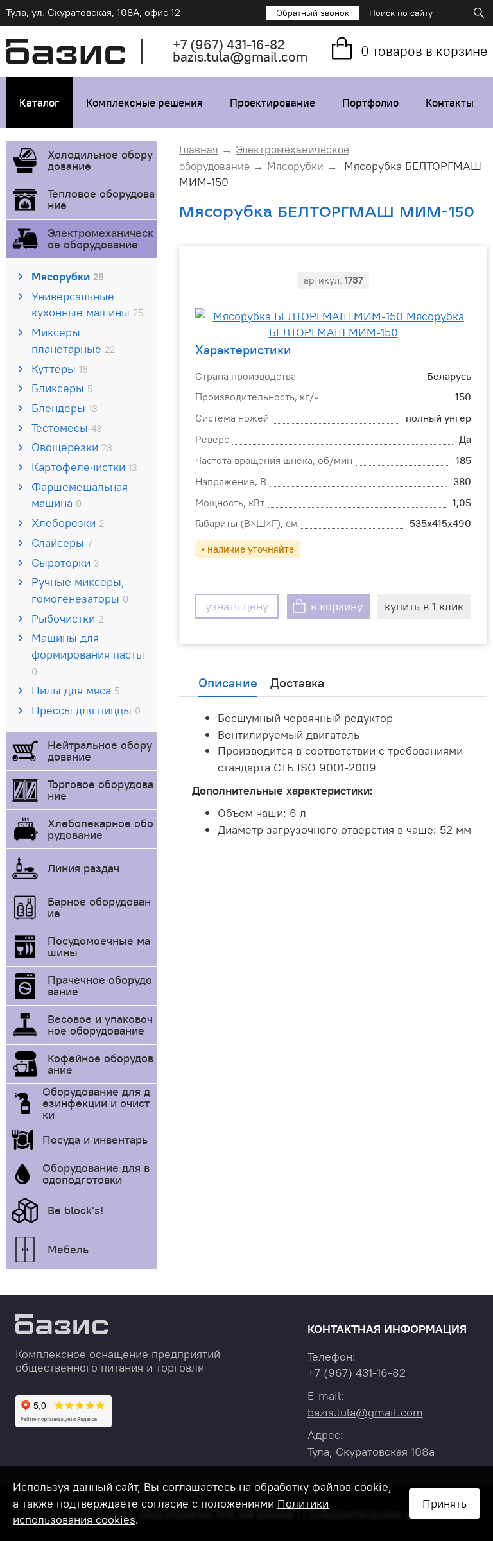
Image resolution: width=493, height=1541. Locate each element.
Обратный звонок (312, 13)
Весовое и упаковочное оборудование (100, 1025)
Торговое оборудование (100, 790)
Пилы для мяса (75, 690)
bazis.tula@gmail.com (240, 56)
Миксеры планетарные (73, 340)
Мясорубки (67, 276)
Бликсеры (61, 388)
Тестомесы (66, 427)
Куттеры (59, 368)
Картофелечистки (84, 467)
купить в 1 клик (424, 606)
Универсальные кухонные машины (87, 304)
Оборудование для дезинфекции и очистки (96, 1103)
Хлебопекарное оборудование (100, 829)
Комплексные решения (144, 103)
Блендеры (64, 407)
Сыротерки (65, 562)
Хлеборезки (67, 522)
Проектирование (272, 103)
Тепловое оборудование (101, 199)
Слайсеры (61, 542)
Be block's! (75, 1210)
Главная (198, 149)
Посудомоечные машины (99, 946)
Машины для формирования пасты (87, 653)
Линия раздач (83, 868)
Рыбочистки (67, 618)
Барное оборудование (99, 907)
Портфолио (370, 103)
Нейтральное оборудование (100, 750)
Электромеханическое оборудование (100, 238)
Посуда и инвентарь (95, 1139)
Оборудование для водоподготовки (96, 1173)
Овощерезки (71, 447)
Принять (444, 1503)
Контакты (450, 103)
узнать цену (236, 606)
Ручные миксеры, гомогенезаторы (79, 590)
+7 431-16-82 (229, 44)
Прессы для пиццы (86, 710)
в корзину (337, 606)
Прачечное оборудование (100, 985)
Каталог (39, 103)
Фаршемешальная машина (79, 495)
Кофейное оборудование (100, 1064)
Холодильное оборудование (100, 160)
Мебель (68, 1249)
